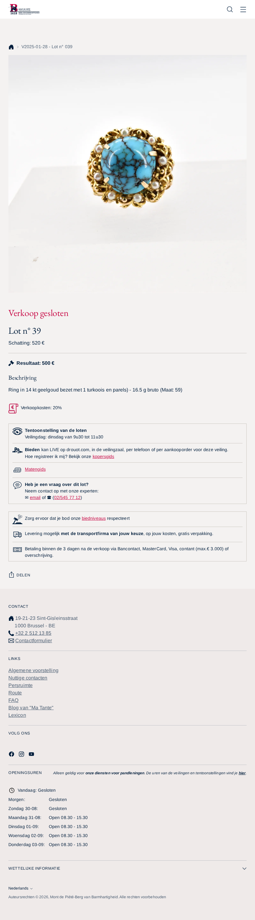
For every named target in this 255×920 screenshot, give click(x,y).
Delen (23, 575)
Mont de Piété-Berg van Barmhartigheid (84, 897)
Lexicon (17, 715)
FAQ (13, 700)
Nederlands (18, 888)
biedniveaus (94, 518)
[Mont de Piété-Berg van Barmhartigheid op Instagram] (22, 755)
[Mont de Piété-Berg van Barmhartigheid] (23, 9)
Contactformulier (33, 640)
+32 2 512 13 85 (33, 633)
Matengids (35, 469)
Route (15, 692)
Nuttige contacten (27, 677)
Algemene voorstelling (33, 670)
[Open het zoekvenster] (230, 9)
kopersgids (103, 456)
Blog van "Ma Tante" (31, 707)
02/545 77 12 (67, 497)
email (35, 497)
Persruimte (20, 685)
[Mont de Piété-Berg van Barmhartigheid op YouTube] (32, 755)
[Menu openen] (243, 9)
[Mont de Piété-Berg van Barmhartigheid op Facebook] (12, 755)
